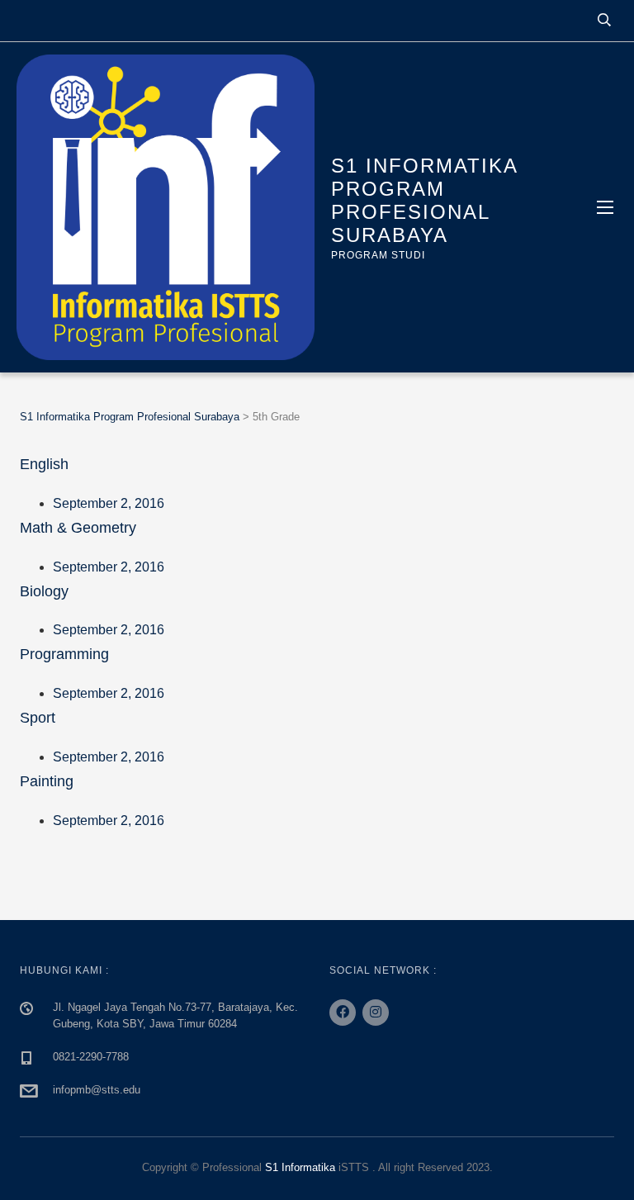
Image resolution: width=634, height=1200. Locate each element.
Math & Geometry (78, 527)
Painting (46, 781)
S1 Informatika (300, 1167)
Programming (64, 654)
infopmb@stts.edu (96, 1090)
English (44, 464)
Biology (44, 591)
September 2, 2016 (108, 503)
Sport (37, 717)
